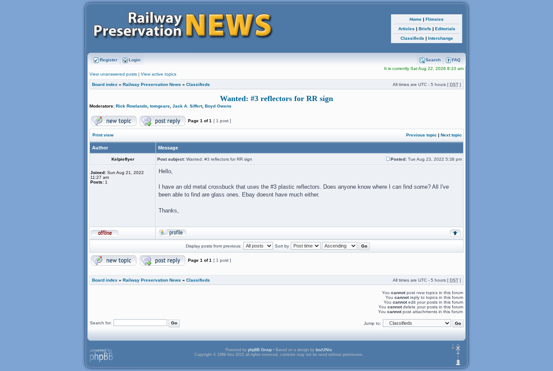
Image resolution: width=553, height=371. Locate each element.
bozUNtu (324, 350)
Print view (103, 135)
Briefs (425, 28)
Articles (406, 28)
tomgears (160, 106)
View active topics (158, 74)
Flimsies (435, 19)
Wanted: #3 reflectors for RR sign (276, 98)
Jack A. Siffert (187, 106)
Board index (105, 84)
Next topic (451, 135)
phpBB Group (260, 350)
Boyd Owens (218, 106)
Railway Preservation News (152, 84)
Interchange (440, 38)
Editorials (445, 28)
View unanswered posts (113, 74)
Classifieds (412, 38)
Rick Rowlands (131, 106)
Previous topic (421, 135)
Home (416, 19)
